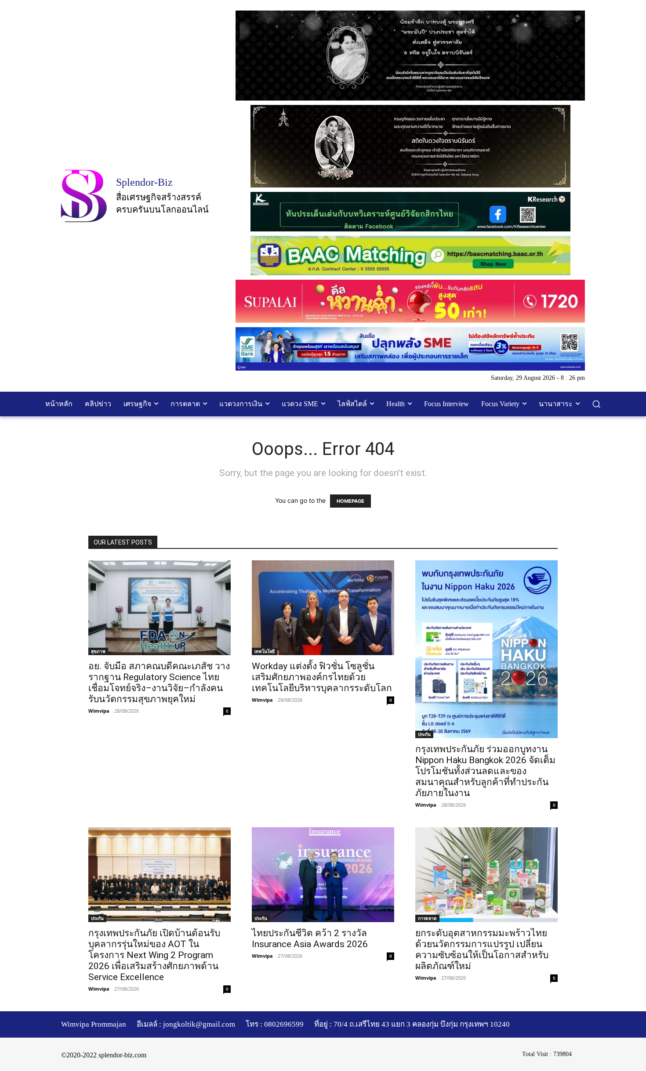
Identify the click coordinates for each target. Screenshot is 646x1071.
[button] (596, 404)
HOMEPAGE (350, 501)
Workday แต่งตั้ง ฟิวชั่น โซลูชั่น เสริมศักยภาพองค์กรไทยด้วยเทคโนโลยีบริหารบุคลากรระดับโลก (322, 677)
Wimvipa (98, 710)
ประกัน (424, 734)
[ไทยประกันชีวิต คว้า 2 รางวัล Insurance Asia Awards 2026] (323, 874)
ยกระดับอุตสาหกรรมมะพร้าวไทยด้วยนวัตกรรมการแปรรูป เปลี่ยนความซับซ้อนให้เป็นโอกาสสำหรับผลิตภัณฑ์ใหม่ (481, 949)
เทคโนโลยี (264, 651)
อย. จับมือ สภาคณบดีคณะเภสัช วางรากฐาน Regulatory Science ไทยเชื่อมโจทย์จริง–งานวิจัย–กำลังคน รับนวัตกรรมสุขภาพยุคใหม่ (159, 682)
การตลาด (427, 918)
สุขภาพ (98, 651)
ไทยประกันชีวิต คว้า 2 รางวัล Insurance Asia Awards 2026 (310, 938)
